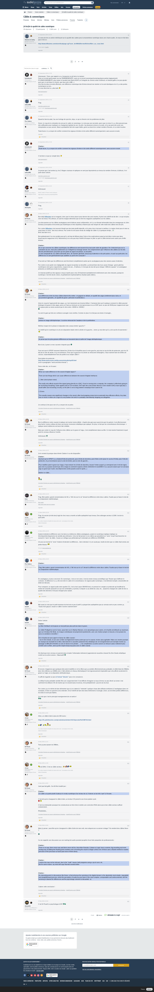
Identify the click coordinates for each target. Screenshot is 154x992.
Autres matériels (39, 12)
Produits (26, 20)
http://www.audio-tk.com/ (51, 108)
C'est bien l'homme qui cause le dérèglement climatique (51, 278)
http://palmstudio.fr (42, 91)
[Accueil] (24, 12)
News (33, 20)
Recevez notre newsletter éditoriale (94, 961)
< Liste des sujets (125, 915)
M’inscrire (121, 965)
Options (100, 915)
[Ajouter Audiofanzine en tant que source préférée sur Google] (32, 944)
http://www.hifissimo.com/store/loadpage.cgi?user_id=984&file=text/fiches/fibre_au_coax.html (71, 43)
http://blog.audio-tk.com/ (44, 106)
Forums (30, 12)
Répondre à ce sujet (113, 915)
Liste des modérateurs (77, 923)
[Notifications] (129, 3)
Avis (52, 20)
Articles (39, 20)
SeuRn (47, 47)
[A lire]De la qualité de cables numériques (38, 26)
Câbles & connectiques (53, 12)
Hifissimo (48, 216)
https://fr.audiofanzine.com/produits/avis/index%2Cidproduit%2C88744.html (64, 720)
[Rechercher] (51, 68)
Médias (46, 20)
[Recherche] (92, 3)
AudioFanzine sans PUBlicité (73, 278)
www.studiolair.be (46, 548)
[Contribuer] (86, 20)
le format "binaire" (62, 677)
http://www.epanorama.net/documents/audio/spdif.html (57, 360)
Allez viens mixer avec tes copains (46, 504)
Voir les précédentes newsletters (91, 969)
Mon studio (41, 502)
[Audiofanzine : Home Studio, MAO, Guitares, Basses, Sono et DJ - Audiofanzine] (32, 2)
